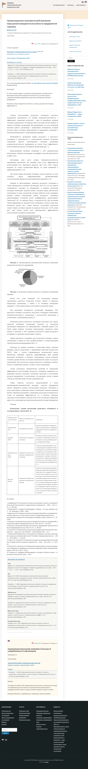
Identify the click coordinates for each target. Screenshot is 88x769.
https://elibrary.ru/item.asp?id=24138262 (46, 83)
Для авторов (81, 5)
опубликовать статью (12, 54)
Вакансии (4, 722)
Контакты (4, 724)
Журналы (70, 5)
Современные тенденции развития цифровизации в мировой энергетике (75, 150)
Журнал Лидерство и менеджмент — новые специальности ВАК (74, 114)
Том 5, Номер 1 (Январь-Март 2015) (18, 58)
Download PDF (37, 643)
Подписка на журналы (75, 51)
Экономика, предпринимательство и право (22, 52)
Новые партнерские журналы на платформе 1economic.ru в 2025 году (75, 85)
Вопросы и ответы (41, 724)
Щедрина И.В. (11, 30)
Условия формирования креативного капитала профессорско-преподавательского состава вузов (76, 215)
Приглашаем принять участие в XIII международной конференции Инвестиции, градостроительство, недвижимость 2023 (61, 731)
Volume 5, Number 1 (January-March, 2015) (21, 665)
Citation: (10, 669)
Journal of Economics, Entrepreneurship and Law (24, 663)
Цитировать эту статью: (14, 62)
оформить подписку (24, 54)
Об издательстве (58, 5)
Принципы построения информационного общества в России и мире (76, 184)
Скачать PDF (36, 43)
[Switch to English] (86, 1)
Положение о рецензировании (44, 717)
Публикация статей (74, 36)
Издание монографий (75, 41)
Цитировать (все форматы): (16, 559)
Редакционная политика (42, 711)
